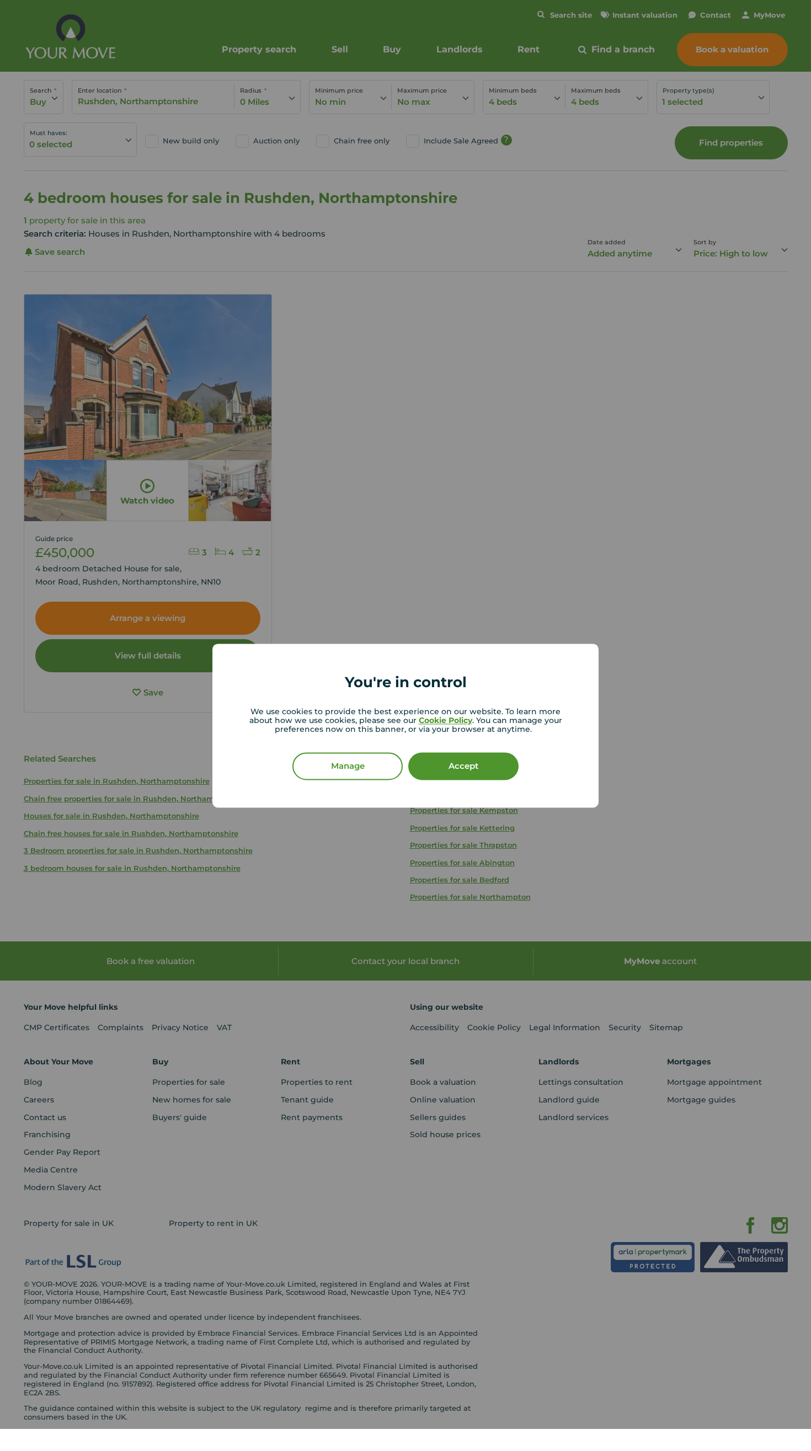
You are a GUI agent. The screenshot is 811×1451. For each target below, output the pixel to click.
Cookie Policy (445, 720)
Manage (348, 766)
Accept (463, 766)
